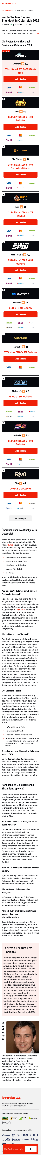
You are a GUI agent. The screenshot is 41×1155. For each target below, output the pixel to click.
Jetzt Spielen (20, 79)
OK (31, 1148)
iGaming (10, 544)
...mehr (36, 33)
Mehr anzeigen (20, 518)
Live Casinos (20, 609)
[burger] (38, 3)
